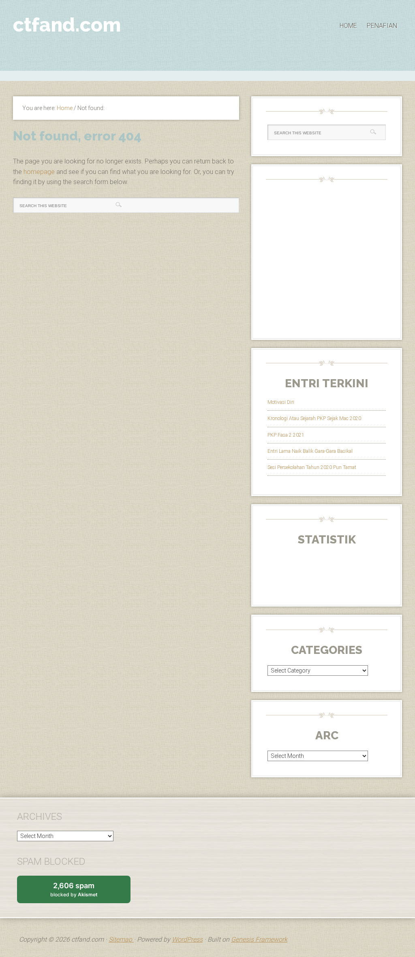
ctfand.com (67, 24)
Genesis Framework (259, 939)
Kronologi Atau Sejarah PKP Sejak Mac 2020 (314, 418)
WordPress (187, 939)
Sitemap (121, 939)
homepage (39, 172)
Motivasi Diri (280, 402)
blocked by (81, 892)
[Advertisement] (207, 75)
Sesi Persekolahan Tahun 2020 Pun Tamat (311, 467)
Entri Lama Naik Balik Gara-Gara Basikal (310, 451)
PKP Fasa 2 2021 (285, 435)
